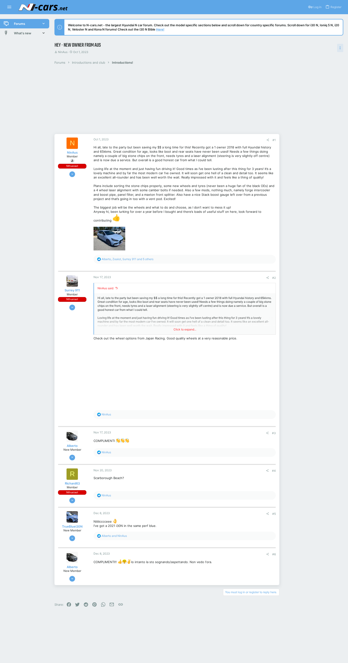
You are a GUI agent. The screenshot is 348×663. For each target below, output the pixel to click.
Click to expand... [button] (185, 329)
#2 (274, 278)
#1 (274, 140)
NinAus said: (106, 288)
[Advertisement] (159, 101)
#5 (274, 514)
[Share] (268, 140)
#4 (274, 470)
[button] (9, 7)
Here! (160, 29)
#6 (274, 554)
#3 (274, 433)
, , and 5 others (127, 259)
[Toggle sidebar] (340, 48)
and (114, 536)
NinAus (62, 52)
